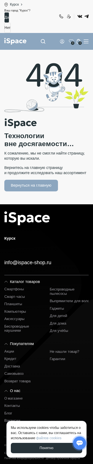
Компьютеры (15, 311)
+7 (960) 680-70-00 (61, 16)
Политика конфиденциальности (24, 458)
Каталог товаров (25, 282)
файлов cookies (48, 438)
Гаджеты (57, 308)
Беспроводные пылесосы (62, 291)
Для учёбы (59, 331)
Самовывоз (14, 374)
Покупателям (22, 344)
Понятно (46, 448)
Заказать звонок (68, 16)
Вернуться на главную (31, 185)
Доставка (12, 366)
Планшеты (13, 304)
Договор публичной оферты (63, 458)
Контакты (12, 406)
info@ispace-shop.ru (27, 262)
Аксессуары (14, 319)
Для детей (58, 316)
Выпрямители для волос (70, 301)
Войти (63, 41)
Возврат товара (17, 381)
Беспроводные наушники (16, 328)
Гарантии (57, 359)
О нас (15, 391)
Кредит (10, 359)
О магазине (13, 398)
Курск (14, 4)
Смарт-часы (14, 297)
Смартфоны (14, 289)
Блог (8, 413)
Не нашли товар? (64, 352)
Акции (9, 351)
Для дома (58, 323)
